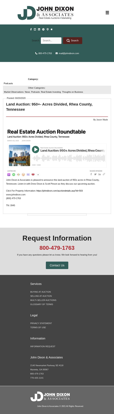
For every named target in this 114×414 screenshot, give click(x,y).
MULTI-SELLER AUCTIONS (43, 300)
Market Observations (14, 92)
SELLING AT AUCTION (41, 296)
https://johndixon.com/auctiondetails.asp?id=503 (59, 191)
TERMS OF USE (38, 327)
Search (35, 40)
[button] (72, 40)
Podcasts (8, 83)
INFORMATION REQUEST (42, 346)
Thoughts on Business (72, 92)
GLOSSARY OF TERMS (41, 304)
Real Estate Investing (51, 92)
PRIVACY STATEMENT (41, 323)
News (27, 92)
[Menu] (107, 12)
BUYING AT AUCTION (40, 292)
